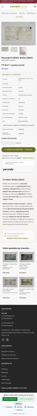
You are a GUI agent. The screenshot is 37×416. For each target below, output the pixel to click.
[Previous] (5, 33)
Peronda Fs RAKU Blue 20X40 (10, 266)
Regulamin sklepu (8, 351)
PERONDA (31, 13)
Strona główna (9, 13)
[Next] (32, 33)
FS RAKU (19, 17)
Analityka (19, 407)
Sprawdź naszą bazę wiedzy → (18, 238)
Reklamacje (5, 379)
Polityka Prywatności (8, 355)
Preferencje (30, 407)
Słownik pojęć (6, 383)
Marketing (20, 410)
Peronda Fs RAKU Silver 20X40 (10, 290)
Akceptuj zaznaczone (26, 399)
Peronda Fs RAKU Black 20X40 (25, 266)
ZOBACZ (21, 129)
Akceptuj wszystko (10, 399)
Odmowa (18, 403)
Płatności (4, 372)
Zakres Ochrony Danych (10, 358)
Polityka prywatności (18, 413)
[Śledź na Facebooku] (3, 339)
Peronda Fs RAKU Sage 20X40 (26, 291)
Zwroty (3, 376)
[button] (2, 6)
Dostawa (4, 369)
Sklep (22, 13)
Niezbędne (9, 407)
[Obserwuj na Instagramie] (7, 339)
